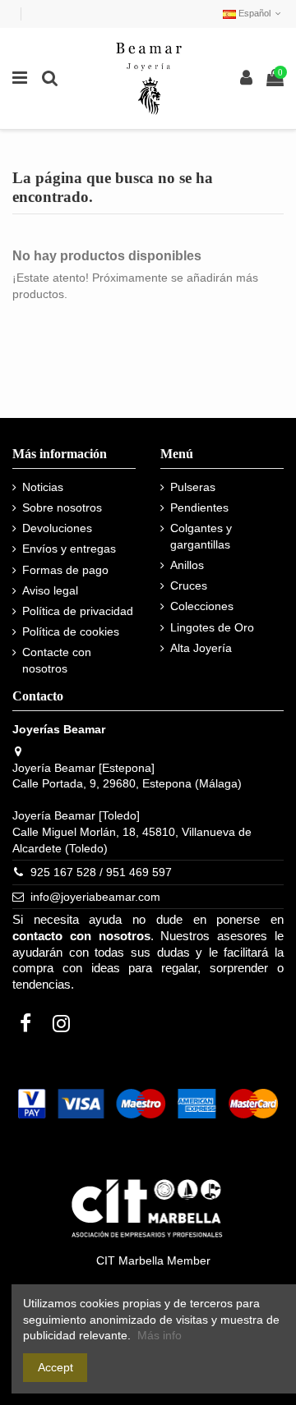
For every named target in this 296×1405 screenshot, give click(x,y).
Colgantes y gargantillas (201, 536)
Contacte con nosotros (56, 660)
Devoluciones (57, 528)
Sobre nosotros (62, 507)
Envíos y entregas (69, 548)
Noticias (42, 487)
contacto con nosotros (81, 936)
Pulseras (192, 487)
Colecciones (202, 606)
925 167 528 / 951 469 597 (101, 872)
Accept (55, 1367)
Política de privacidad (77, 611)
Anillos (187, 565)
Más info (159, 1335)
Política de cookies (70, 631)
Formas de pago (65, 569)
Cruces (188, 585)
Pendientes (199, 507)
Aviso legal (50, 590)
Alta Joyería (201, 647)
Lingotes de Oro (212, 627)
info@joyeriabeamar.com (95, 896)
